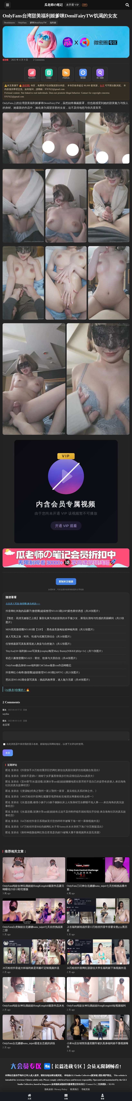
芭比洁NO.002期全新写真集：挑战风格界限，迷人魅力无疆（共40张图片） (48, 679)
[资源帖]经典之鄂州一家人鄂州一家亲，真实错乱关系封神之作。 (58, 791)
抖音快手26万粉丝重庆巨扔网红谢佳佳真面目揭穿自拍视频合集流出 (60, 770)
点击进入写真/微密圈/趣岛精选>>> (23, 603)
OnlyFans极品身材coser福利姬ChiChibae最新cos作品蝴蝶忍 (38, 665)
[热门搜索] (100, 74)
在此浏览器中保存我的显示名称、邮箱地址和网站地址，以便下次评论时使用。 (45, 744)
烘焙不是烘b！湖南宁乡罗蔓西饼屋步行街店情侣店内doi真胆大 (57, 776)
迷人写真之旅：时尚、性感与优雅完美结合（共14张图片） (39, 636)
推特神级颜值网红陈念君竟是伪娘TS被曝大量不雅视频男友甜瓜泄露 (60, 832)
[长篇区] (49, 74)
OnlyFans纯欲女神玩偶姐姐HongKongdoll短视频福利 (96, 1005)
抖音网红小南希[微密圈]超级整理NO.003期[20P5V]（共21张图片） (43, 672)
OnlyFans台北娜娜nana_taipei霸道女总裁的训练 (29, 1043)
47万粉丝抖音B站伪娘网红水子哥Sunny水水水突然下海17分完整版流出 (61, 826)
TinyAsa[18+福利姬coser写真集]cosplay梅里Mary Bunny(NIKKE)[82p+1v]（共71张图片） (55, 651)
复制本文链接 (66, 581)
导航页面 (85, 1089)
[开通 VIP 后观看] (66, 492)
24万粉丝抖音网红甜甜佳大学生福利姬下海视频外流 (96, 968)
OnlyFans (22, 22)
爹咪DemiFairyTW (38, 22)
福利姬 (53, 22)
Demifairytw (9, 22)
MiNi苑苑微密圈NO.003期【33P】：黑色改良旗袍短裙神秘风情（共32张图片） (51, 629)
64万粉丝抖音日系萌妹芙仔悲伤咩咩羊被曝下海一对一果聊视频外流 (60, 821)
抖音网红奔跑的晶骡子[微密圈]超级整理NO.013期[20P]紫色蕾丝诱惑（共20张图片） (53, 611)
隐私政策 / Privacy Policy (56, 1089)
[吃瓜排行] (32, 74)
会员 (102, 85)
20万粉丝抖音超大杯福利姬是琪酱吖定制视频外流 (31, 968)
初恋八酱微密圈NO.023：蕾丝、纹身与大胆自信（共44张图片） (42, 658)
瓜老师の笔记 (53, 4)
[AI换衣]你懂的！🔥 (17, 690)
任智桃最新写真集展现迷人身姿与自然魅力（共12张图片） (39, 643)
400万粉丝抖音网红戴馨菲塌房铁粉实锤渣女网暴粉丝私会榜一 (56, 796)
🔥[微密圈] (24, 85)
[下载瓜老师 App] (85, 5)
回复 (25, 710)
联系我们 (74, 1089)
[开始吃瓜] (66, 74)
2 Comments (38, 60)
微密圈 (5, 60)
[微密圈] (83, 74)
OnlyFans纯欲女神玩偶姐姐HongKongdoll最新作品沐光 (33, 1005)
